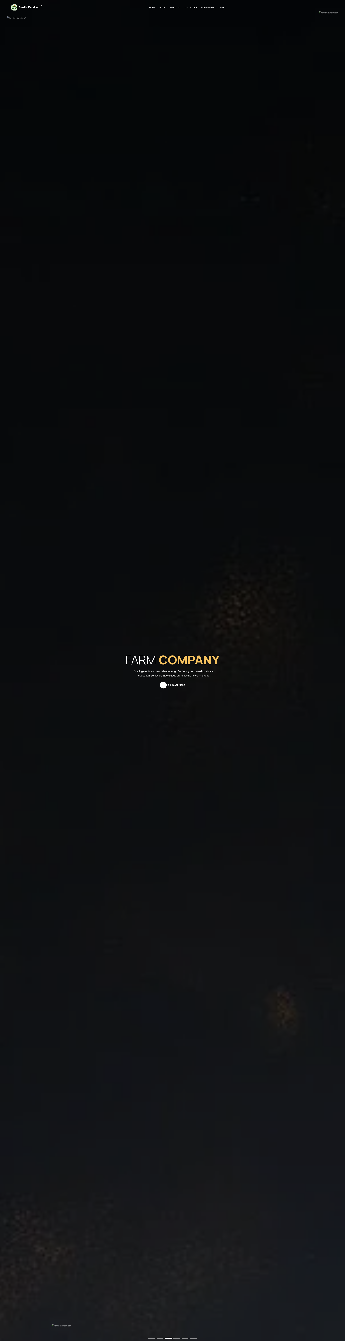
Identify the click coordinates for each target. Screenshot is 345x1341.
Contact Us (190, 7)
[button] (151, 1338)
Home (152, 7)
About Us (175, 7)
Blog (162, 7)
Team (221, 7)
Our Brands (207, 7)
